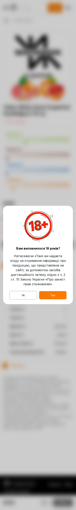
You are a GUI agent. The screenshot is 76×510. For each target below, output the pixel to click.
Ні (23, 295)
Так (52, 295)
